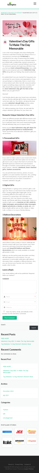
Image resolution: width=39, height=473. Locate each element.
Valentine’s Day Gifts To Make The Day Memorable (17, 341)
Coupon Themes (29, 469)
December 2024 (8, 391)
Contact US (27, 464)
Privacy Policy (19, 464)
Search (3, 325)
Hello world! (5, 338)
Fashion (5, 410)
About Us (11, 464)
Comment (5, 279)
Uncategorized (7, 418)
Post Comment (10, 318)
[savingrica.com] (11, 4)
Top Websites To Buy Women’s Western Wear (16, 344)
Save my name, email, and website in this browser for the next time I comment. (17, 312)
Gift (4, 414)
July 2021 (6, 395)
